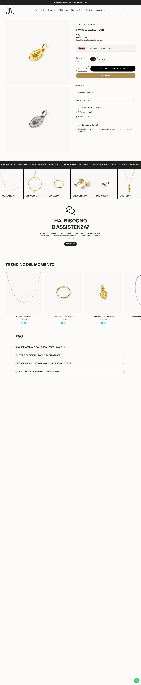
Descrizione (80, 85)
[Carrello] (134, 10)
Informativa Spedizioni (85, 92)
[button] (52, 10)
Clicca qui (82, 131)
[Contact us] (136, 680)
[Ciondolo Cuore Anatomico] (103, 292)
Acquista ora (106, 75)
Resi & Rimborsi (82, 100)
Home (78, 24)
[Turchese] (25, 323)
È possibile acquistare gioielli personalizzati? (43, 363)
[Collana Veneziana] (24, 292)
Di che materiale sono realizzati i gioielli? (40, 347)
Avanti (137, 292)
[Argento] (22, 323)
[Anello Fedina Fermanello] (63, 292)
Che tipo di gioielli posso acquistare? (37, 355)
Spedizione (80, 40)
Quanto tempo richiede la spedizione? (37, 371)
